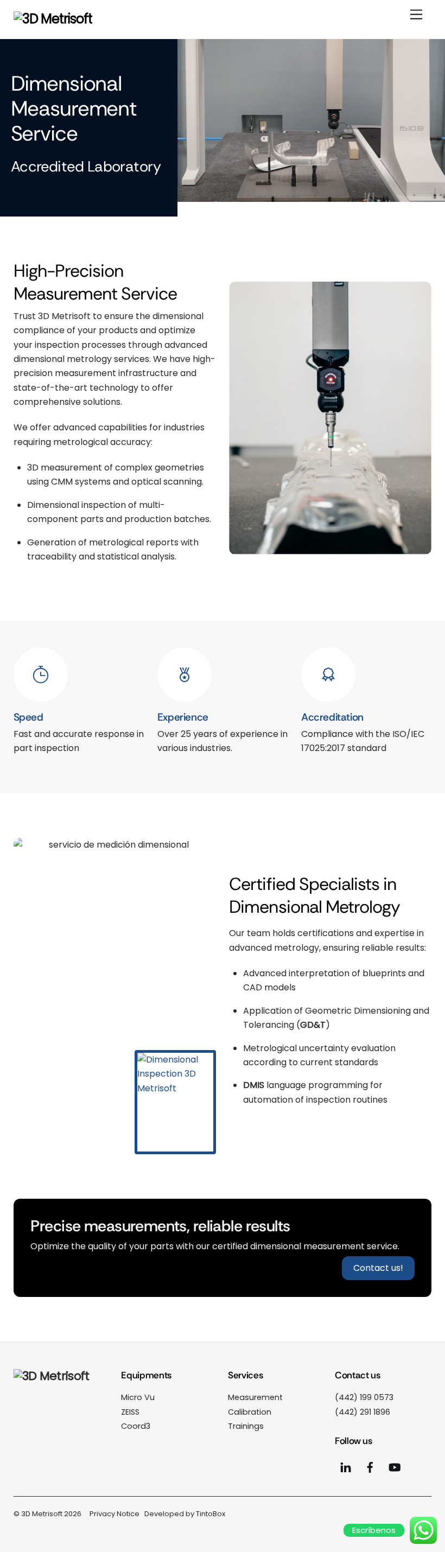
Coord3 (135, 1426)
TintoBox (210, 1514)
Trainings (246, 1426)
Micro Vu (138, 1397)
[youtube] (346, 1466)
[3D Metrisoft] (53, 19)
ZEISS (130, 1412)
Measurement (255, 1397)
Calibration (249, 1412)
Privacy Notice (114, 1514)
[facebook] (370, 1466)
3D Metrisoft (41, 1514)
